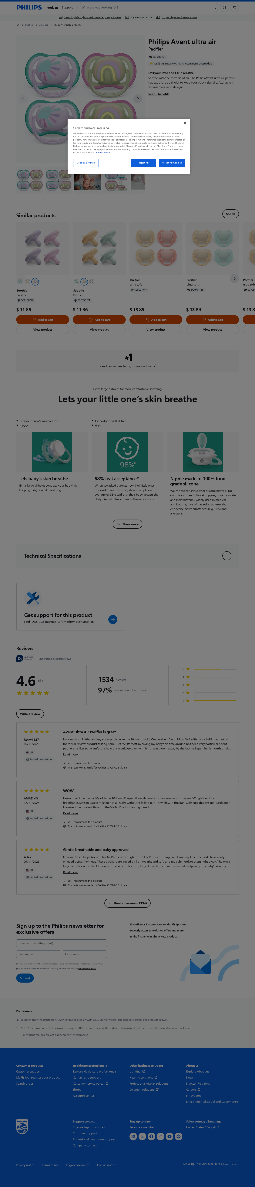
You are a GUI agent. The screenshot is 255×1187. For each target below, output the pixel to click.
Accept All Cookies (172, 163)
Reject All (144, 163)
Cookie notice (103, 152)
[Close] (185, 123)
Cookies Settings (86, 163)
